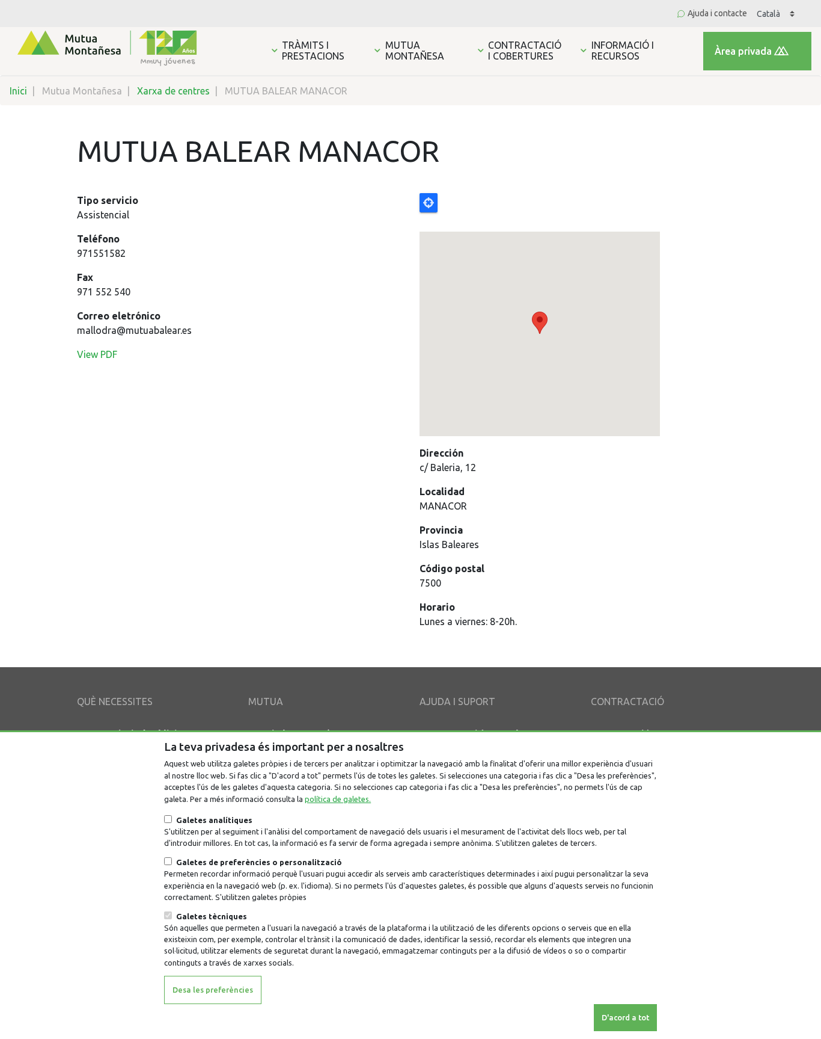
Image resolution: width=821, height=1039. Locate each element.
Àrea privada (743, 51)
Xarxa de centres (173, 90)
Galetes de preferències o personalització (259, 862)
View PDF (97, 354)
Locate (429, 202)
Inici (18, 90)
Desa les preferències (212, 989)
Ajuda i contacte (717, 13)
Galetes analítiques (214, 820)
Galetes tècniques (211, 916)
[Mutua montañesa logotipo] (106, 47)
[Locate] (582, 314)
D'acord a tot (625, 1017)
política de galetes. (338, 799)
